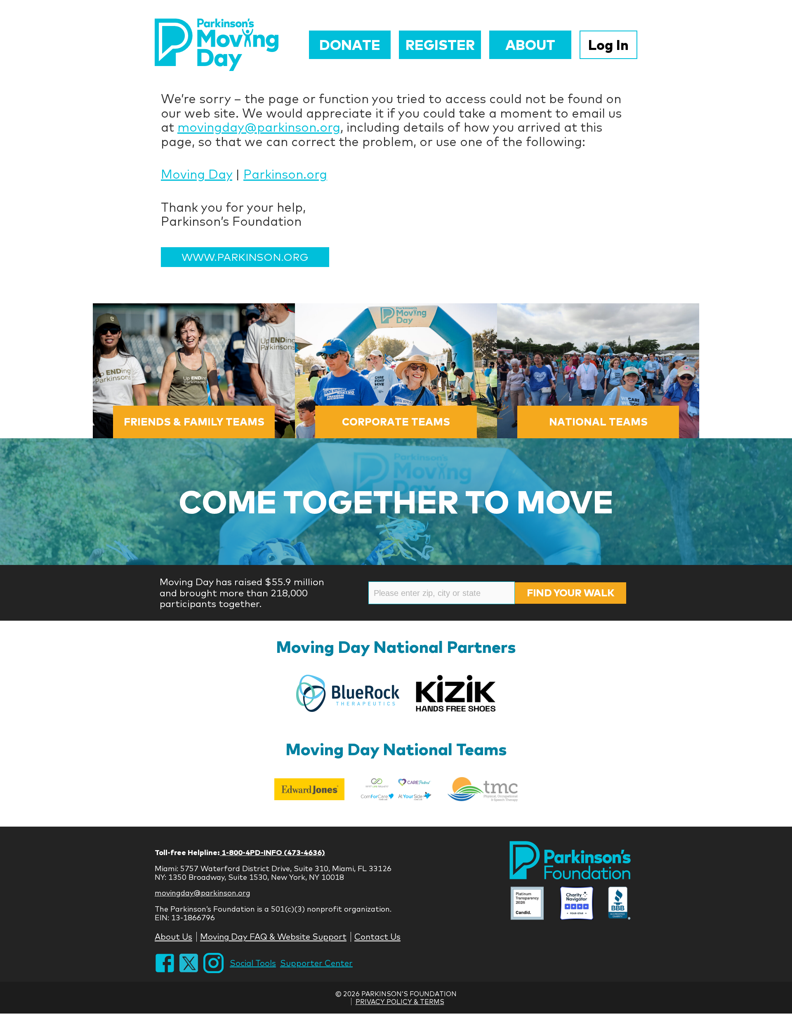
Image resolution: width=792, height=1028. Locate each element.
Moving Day (196, 174)
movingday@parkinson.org (258, 127)
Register (440, 45)
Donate (349, 45)
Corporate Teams (396, 421)
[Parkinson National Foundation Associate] (527, 904)
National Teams (598, 421)
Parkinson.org (285, 174)
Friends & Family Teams (194, 421)
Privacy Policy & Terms (400, 1001)
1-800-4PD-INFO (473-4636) (272, 852)
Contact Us (377, 936)
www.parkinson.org (245, 257)
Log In (608, 45)
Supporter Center (316, 963)
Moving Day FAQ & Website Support (273, 936)
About (530, 45)
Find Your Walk (570, 592)
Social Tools (253, 963)
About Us (173, 936)
